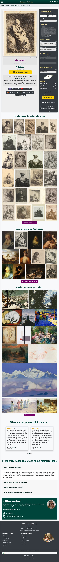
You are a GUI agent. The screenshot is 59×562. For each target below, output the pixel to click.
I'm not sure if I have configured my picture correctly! (18, 492)
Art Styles (7, 5)
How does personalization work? (12, 467)
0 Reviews (23, 95)
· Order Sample (24, 544)
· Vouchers (23, 542)
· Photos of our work (25, 540)
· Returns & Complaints (6, 544)
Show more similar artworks (29, 222)
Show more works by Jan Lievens (29, 281)
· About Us (4, 545)
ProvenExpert (14, 447)
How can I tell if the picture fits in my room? (15, 482)
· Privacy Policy (5, 540)
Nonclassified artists (15, 5)
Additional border (43, 18)
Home (2, 5)
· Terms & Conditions (6, 538)
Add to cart (49, 97)
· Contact (4, 535)
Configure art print (21, 72)
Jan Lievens (22, 5)
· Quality (22, 538)
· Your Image (23, 535)
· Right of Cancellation (6, 542)
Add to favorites (27, 89)
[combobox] (48, 21)
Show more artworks (29, 415)
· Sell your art (23, 537)
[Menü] (1, 1)
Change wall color (13, 92)
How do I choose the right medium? (13, 487)
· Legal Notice (5, 537)
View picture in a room (27, 92)
